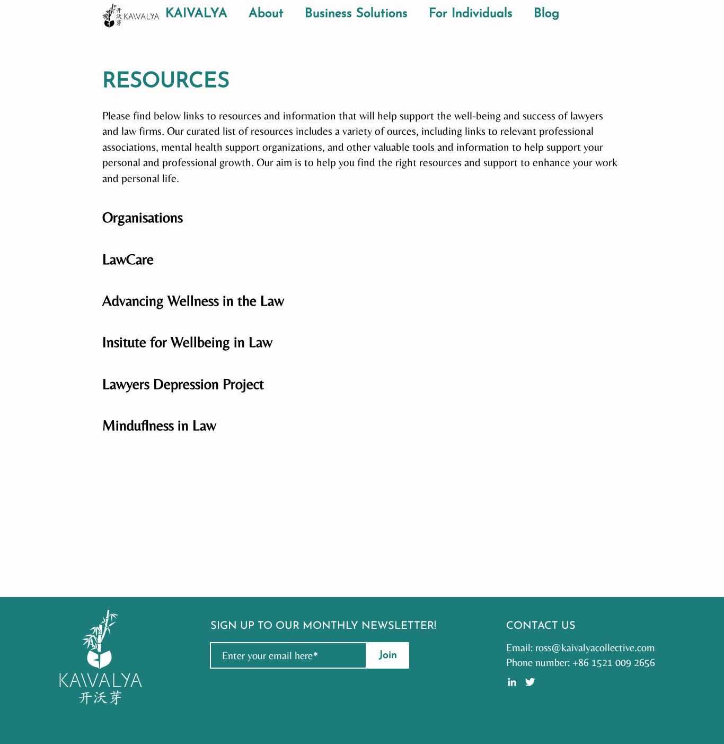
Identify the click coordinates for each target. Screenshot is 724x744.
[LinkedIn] (512, 682)
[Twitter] (530, 682)
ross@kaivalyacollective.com (595, 647)
